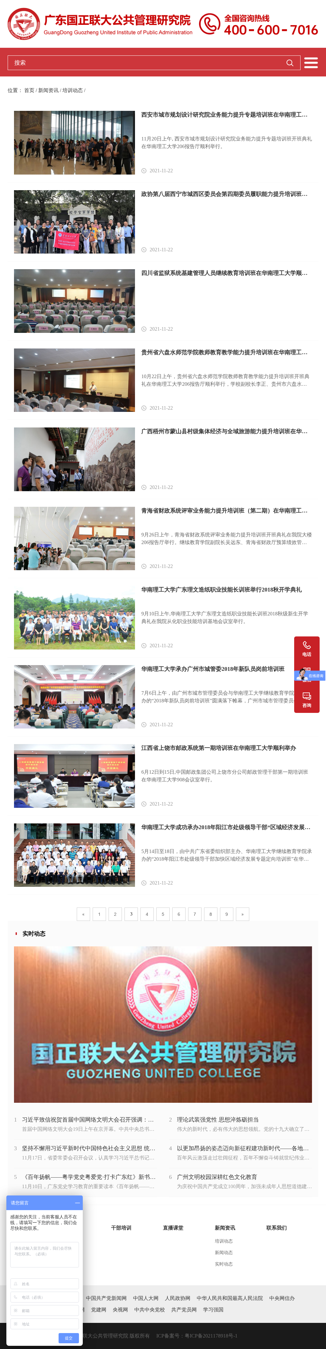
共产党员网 (184, 1309)
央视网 (120, 1309)
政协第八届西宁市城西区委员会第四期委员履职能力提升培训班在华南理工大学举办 (226, 194)
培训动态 (72, 90)
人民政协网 (177, 1298)
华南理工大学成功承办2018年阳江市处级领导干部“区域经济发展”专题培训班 (226, 827)
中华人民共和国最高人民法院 (230, 1298)
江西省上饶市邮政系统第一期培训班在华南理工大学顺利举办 (218, 748)
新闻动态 (224, 1252)
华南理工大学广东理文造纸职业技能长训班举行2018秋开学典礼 (221, 589)
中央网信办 (282, 1298)
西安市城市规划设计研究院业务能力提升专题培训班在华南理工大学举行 (226, 114)
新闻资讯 (48, 90)
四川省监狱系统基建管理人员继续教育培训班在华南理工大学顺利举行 (226, 273)
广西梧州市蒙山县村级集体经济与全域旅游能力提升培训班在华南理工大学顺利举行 (226, 431)
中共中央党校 (149, 1309)
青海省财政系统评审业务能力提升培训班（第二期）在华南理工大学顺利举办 (226, 510)
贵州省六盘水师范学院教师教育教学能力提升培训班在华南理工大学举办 (226, 352)
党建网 (98, 1309)
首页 (29, 90)
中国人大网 (146, 1298)
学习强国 (213, 1309)
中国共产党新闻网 (106, 1298)
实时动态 (224, 1264)
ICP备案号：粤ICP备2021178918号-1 (196, 1335)
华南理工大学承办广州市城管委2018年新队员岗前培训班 (213, 669)
